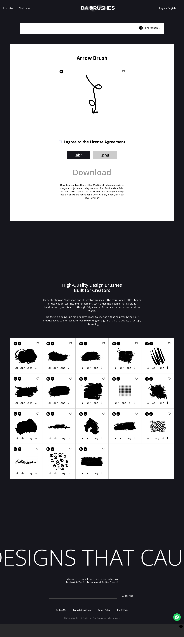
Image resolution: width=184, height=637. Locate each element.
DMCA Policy (123, 610)
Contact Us (61, 610)
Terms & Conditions (82, 610)
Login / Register (168, 8)
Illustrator (8, 8)
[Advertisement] (39, 95)
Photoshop (24, 8)
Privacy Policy (104, 610)
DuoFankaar (98, 618)
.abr (78, 155)
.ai (16, 367)
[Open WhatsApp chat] (177, 617)
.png (105, 155)
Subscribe (127, 595)
